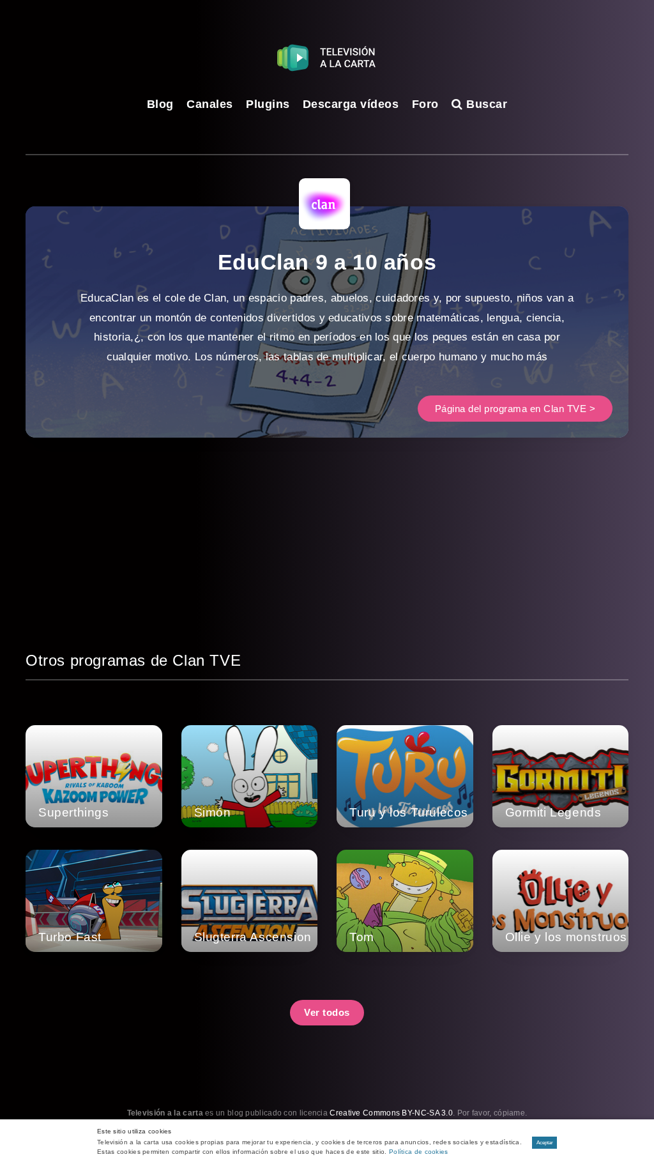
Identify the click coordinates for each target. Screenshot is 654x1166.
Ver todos (327, 1012)
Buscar (485, 104)
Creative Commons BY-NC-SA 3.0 (391, 1112)
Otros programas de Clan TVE (133, 660)
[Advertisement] (327, 559)
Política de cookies (418, 1151)
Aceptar (544, 1143)
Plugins (268, 104)
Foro (425, 104)
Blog (160, 104)
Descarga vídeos (351, 104)
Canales (209, 104)
